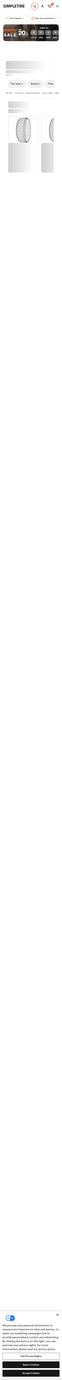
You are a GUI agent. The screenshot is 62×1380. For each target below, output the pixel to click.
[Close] (57, 1314)
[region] (31, 1344)
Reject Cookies (31, 1365)
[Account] (42, 6)
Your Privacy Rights (31, 1356)
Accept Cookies (31, 1373)
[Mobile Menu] (57, 6)
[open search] (34, 6)
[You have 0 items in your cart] (49, 6)
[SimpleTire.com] (16, 6)
